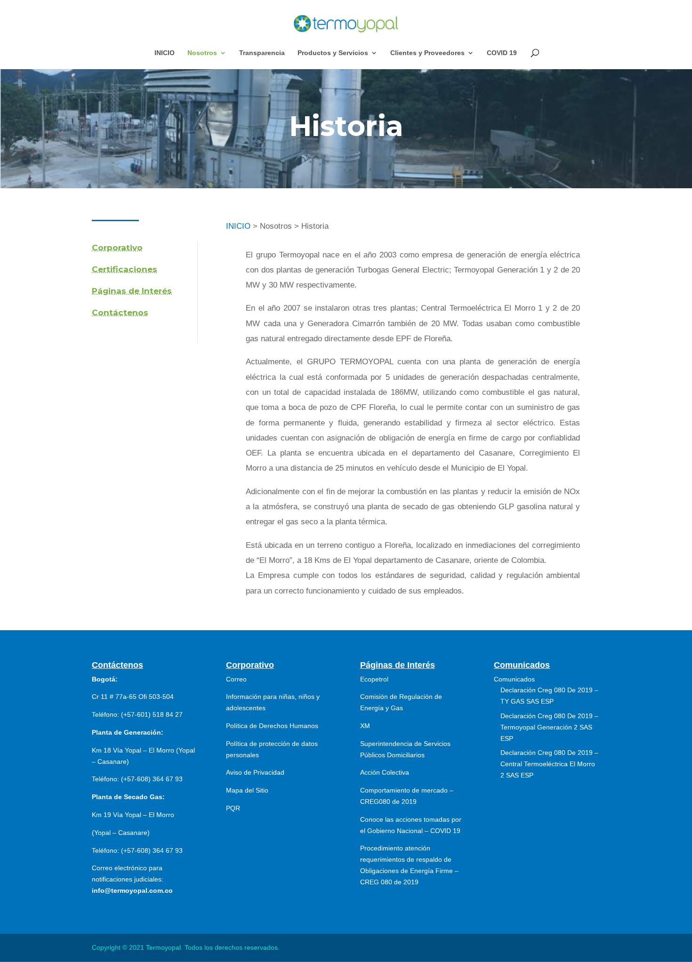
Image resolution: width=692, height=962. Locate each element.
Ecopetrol (374, 679)
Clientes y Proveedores (427, 52)
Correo (236, 679)
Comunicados (514, 679)
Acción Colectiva (384, 772)
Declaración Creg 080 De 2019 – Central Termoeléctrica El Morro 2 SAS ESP (549, 764)
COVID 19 (502, 52)
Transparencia (262, 52)
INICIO (164, 52)
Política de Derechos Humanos (272, 726)
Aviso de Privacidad (255, 772)
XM (365, 726)
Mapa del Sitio (247, 790)
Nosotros (202, 52)
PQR (233, 808)
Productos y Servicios (333, 52)
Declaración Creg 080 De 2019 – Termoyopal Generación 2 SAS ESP (549, 727)
